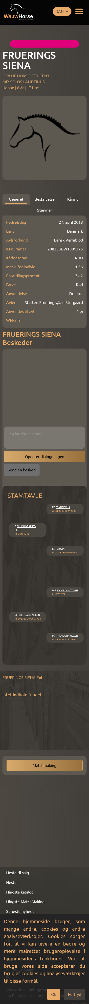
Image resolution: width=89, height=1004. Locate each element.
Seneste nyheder (21, 911)
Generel (16, 199)
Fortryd (74, 994)
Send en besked (22, 470)
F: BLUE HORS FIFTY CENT (25, 76)
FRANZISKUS (63, 507)
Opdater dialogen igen (44, 456)
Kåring (73, 199)
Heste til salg (17, 872)
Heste (11, 882)
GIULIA (61, 548)
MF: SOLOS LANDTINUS (23, 82)
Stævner (44, 210)
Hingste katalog (20, 892)
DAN (59, 11)
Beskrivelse (45, 199)
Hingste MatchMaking (25, 901)
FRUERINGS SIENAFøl (22, 677)
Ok (53, 994)
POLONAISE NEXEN (29, 615)
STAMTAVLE (24, 495)
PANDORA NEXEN (68, 635)
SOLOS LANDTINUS (67, 590)
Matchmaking (44, 765)
